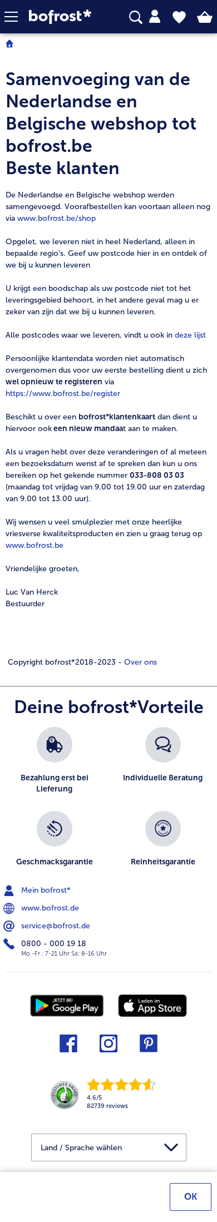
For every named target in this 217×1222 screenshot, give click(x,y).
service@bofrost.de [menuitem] (54, 925)
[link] (63, 16)
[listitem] (54, 763)
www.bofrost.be (34, 545)
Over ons (139, 662)
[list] (108, 805)
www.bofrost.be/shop (56, 218)
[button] (16, 16)
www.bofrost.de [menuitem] (49, 907)
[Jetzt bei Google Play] (67, 1005)
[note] (108, 368)
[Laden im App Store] (152, 1005)
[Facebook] (68, 1047)
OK (190, 1196)
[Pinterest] (148, 1047)
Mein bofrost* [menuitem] (45, 889)
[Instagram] (108, 1047)
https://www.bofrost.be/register (63, 393)
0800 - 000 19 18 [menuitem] (52, 943)
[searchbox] (135, 17)
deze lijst (190, 335)
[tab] (154, 16)
